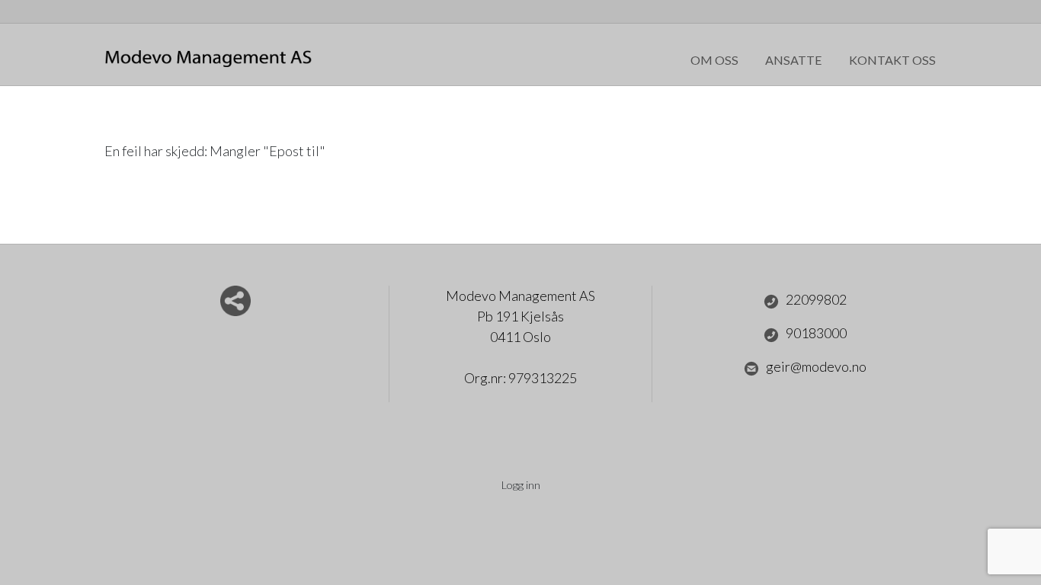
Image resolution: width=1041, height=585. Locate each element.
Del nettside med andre (235, 301)
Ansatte (793, 60)
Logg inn (520, 484)
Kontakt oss (892, 60)
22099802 (816, 299)
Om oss (714, 60)
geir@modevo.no (816, 366)
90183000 (816, 332)
